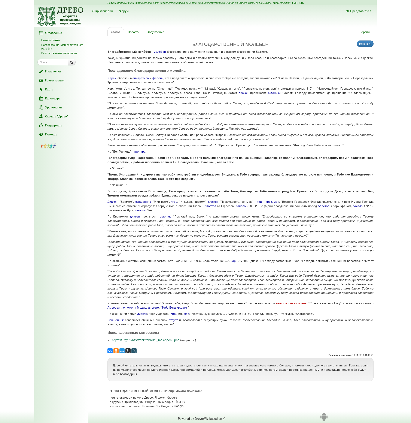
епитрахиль (141, 78)
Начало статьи (50, 40)
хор (233, 260)
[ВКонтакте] (110, 350)
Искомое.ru (150, 406)
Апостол (210, 206)
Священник (115, 320)
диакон (244, 92)
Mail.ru (180, 401)
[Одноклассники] (116, 350)
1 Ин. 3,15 (298, 2)
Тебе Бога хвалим (174, 307)
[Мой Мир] (122, 350)
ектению (274, 92)
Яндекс (160, 397)
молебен (159, 51)
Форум (124, 11)
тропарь (139, 151)
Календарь (52, 98)
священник (143, 201)
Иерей (111, 78)
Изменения (53, 71)
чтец (174, 201)
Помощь (51, 134)
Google (172, 397)
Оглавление (53, 32)
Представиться (360, 11)
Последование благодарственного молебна (62, 46)
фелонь (157, 78)
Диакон (112, 201)
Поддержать (53, 125)
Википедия (165, 401)
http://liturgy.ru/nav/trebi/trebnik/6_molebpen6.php (145, 340)
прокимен (272, 201)
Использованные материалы (59, 53)
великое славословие (291, 303)
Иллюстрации (54, 80)
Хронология (53, 107)
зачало (241, 206)
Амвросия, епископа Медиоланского (133, 307)
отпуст (173, 320)
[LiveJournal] (134, 350)
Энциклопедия (102, 11)
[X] (128, 350)
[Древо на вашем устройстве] (324, 418)
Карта (49, 89)
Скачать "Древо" (56, 116)
